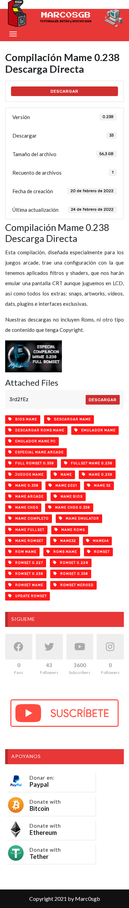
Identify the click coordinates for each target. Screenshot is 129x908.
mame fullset (28, 530)
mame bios (70, 496)
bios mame (24, 419)
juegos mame (28, 475)
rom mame (24, 552)
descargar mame (71, 419)
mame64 (99, 541)
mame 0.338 (25, 486)
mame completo (30, 518)
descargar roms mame (38, 430)
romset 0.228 (72, 563)
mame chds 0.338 (71, 507)
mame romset (27, 541)
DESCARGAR (64, 91)
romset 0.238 (27, 574)
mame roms (71, 530)
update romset (29, 596)
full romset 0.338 (33, 463)
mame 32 (101, 486)
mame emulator (81, 518)
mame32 (66, 541)
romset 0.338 (72, 574)
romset (100, 552)
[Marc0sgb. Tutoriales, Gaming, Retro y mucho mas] (64, 13)
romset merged (75, 585)
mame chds (25, 507)
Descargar (103, 399)
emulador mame (97, 430)
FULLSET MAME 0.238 (90, 463)
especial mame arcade (38, 452)
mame (64, 475)
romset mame (27, 585)
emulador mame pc (34, 441)
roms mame (63, 552)
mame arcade (28, 496)
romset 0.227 (27, 563)
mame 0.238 (99, 475)
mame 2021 (64, 486)
